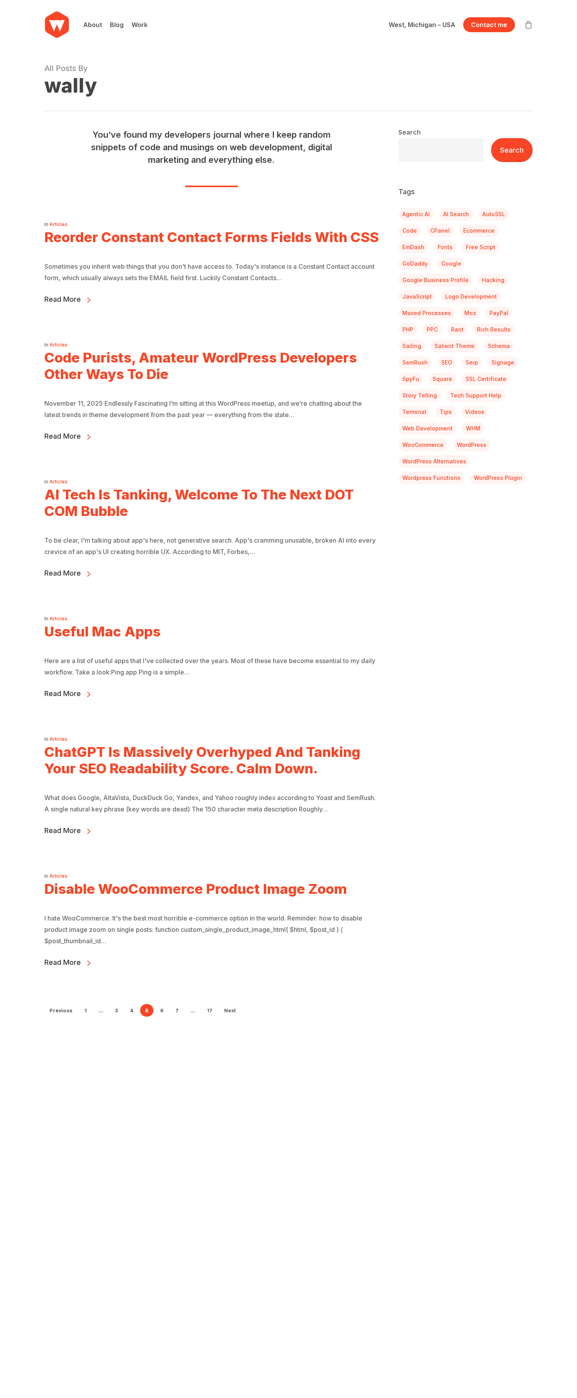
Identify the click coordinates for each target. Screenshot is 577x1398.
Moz (470, 313)
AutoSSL (493, 214)
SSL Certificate (486, 378)
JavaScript (417, 296)
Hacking (493, 280)
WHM (473, 428)
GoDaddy (415, 263)
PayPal (498, 313)
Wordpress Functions (431, 477)
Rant (457, 329)
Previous (61, 1010)
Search (409, 132)
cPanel (440, 230)
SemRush (415, 362)
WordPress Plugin (498, 477)
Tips (446, 411)
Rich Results (494, 329)
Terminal (414, 411)
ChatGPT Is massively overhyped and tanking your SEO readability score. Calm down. (202, 760)
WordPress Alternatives (434, 461)
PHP (407, 329)
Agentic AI (416, 214)
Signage (502, 362)
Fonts (445, 247)
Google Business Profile (435, 280)
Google (451, 263)
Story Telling (419, 395)
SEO (446, 362)
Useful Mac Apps (102, 631)
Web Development (427, 428)
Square (442, 378)
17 (209, 1010)
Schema (499, 346)
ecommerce (479, 230)
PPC (432, 329)
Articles (58, 224)
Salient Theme (455, 346)
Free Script (480, 247)
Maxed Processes (426, 313)
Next (230, 1010)
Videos (474, 411)
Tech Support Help (475, 395)
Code (409, 230)
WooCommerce (423, 444)
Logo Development (471, 296)
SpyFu (410, 378)
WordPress (471, 444)
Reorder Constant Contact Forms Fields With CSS (211, 237)
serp (472, 362)
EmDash (413, 247)
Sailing (411, 346)
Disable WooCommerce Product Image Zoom (195, 888)
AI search (456, 214)
